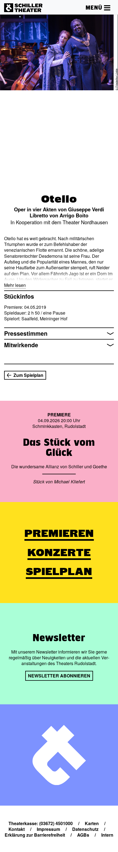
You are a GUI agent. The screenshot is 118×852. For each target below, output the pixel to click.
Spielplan (59, 571)
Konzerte (59, 552)
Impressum (48, 829)
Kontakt (17, 829)
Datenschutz (85, 829)
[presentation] (9, 102)
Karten (92, 823)
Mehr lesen (15, 285)
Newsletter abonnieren (59, 675)
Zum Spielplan (28, 375)
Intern (107, 835)
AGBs (83, 835)
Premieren (59, 533)
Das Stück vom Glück (59, 447)
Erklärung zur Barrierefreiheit (35, 835)
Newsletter (59, 637)
